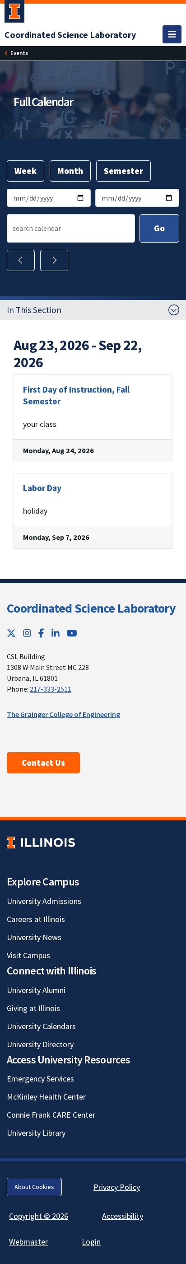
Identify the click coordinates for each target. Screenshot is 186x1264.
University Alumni (36, 990)
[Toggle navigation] (172, 34)
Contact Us (43, 762)
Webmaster (28, 1241)
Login (91, 1241)
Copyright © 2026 (38, 1216)
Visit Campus (28, 955)
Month (70, 170)
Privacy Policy (116, 1187)
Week (25, 170)
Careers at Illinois (36, 919)
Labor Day (42, 487)
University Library (36, 1133)
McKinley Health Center (46, 1096)
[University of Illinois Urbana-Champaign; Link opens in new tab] (14, 13)
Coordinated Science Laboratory (91, 608)
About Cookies (34, 1187)
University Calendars (41, 1026)
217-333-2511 (50, 688)
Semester (123, 170)
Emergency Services (40, 1078)
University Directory (40, 1044)
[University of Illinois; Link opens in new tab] (41, 842)
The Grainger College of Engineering (63, 714)
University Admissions (44, 901)
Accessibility (122, 1216)
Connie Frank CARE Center (51, 1115)
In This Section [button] (34, 309)
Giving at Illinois (33, 1008)
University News (34, 937)
